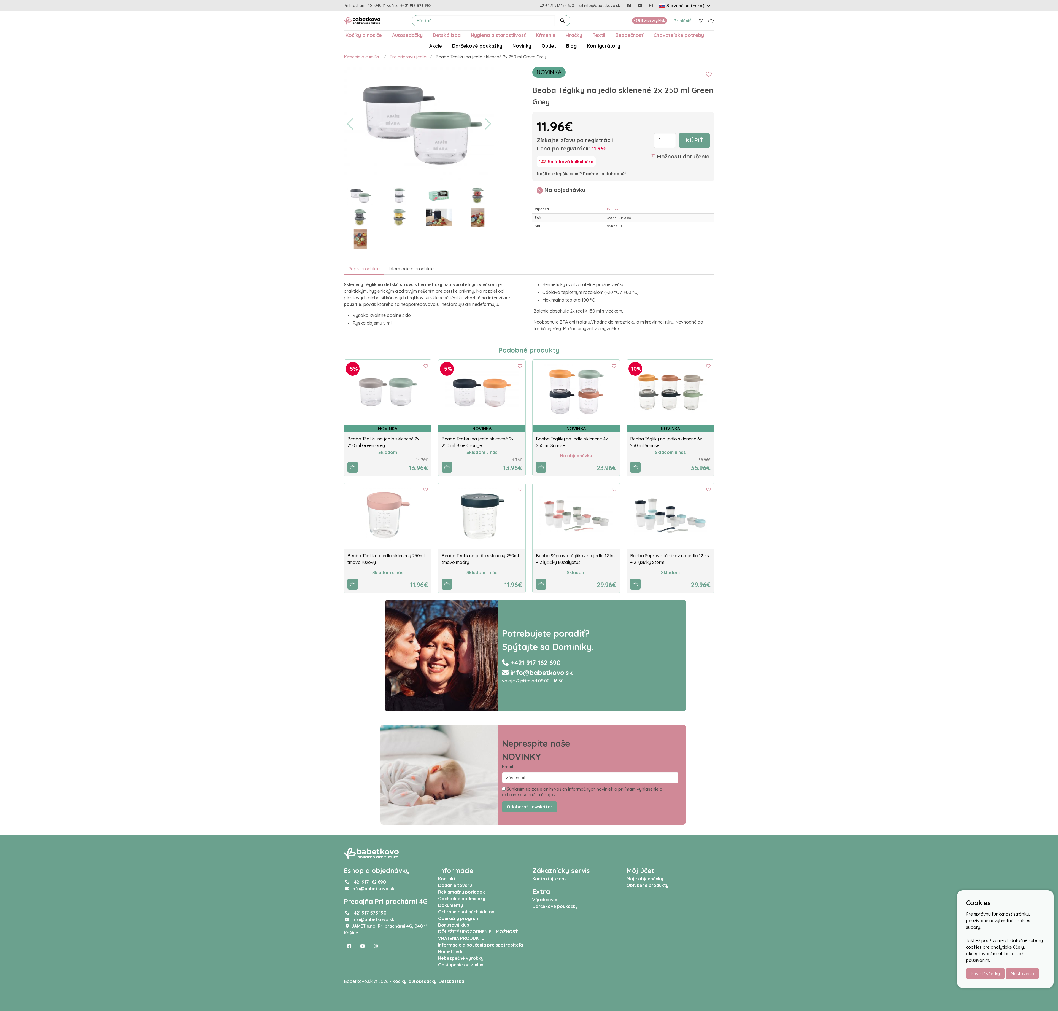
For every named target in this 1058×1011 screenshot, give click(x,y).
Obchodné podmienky (461, 898)
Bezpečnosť (629, 35)
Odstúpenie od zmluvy (462, 964)
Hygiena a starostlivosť (498, 35)
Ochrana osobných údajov (466, 912)
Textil (598, 35)
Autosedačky (407, 35)
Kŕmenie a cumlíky (362, 57)
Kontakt (446, 878)
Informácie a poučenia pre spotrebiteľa (480, 945)
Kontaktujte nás (549, 878)
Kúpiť (694, 140)
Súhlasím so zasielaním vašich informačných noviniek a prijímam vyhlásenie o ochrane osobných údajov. (582, 791)
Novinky (521, 46)
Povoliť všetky (985, 973)
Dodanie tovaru (455, 885)
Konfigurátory (603, 46)
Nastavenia (1022, 973)
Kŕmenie (545, 35)
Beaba (612, 209)
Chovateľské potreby (679, 35)
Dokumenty (450, 905)
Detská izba (447, 35)
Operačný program (458, 918)
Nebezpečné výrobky (461, 958)
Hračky (574, 35)
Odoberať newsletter (529, 807)
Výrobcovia (544, 899)
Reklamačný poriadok (461, 892)
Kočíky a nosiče (364, 35)
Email (507, 766)
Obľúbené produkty (647, 885)
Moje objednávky (645, 878)
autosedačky (422, 981)
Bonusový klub (453, 925)
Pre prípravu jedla (408, 57)
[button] (350, 124)
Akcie (435, 46)
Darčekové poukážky (477, 46)
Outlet (548, 46)
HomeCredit (451, 951)
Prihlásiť (682, 20)
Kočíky (399, 981)
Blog (571, 46)
